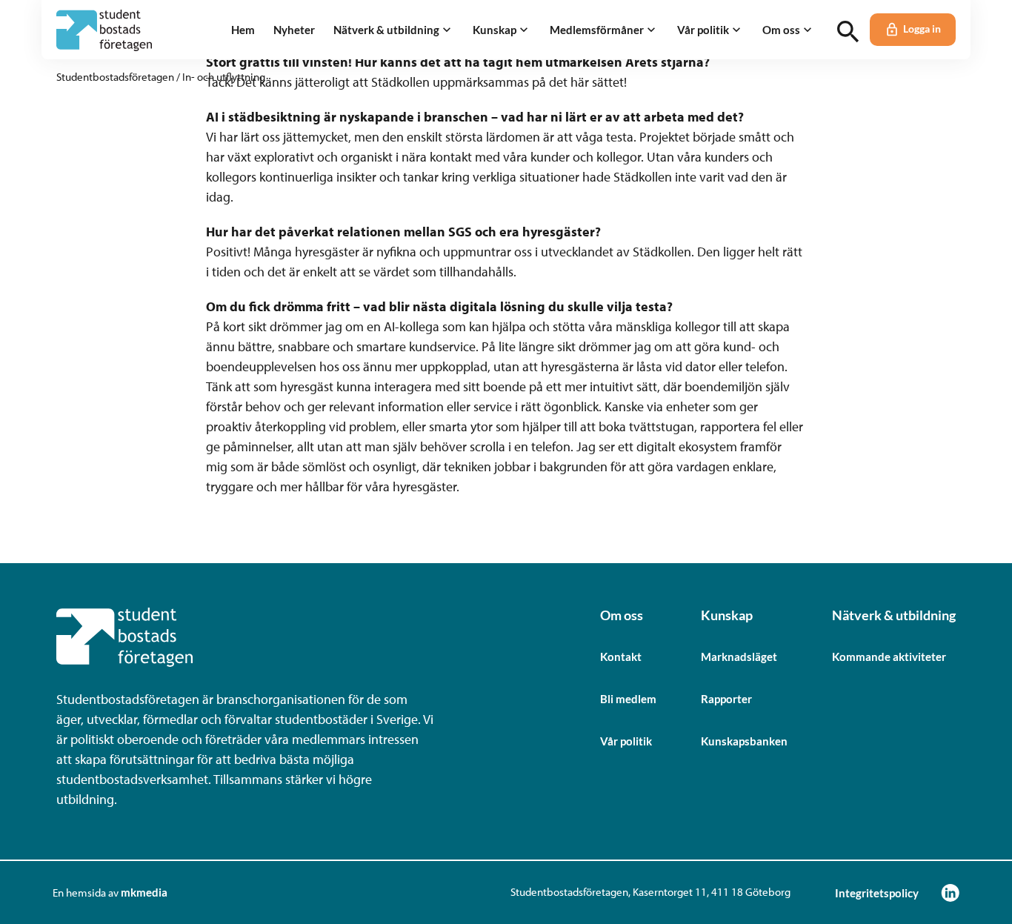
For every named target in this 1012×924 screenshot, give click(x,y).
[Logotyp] (104, 30)
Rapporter (726, 698)
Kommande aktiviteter (889, 656)
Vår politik (626, 741)
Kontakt (621, 656)
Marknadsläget (739, 656)
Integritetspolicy (877, 893)
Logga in (922, 29)
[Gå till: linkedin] (950, 892)
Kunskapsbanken (744, 741)
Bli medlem (628, 698)
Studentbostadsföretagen (115, 77)
